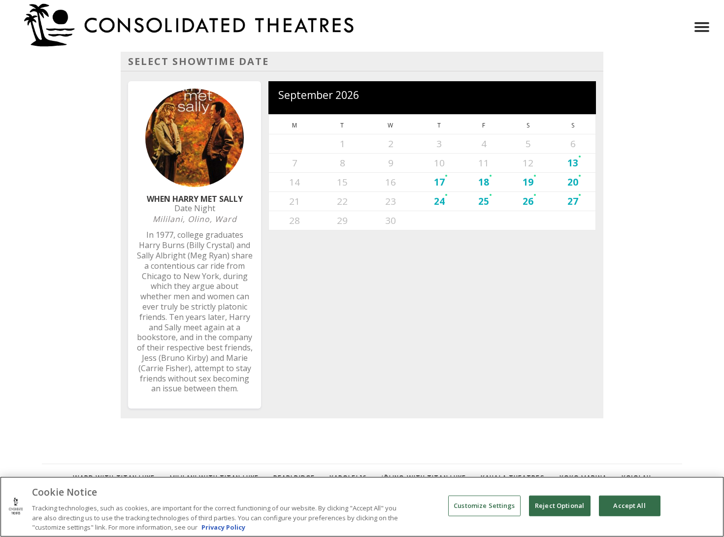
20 (572, 182)
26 (528, 201)
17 (439, 182)
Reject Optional (559, 505)
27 (572, 201)
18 (483, 182)
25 (483, 201)
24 (439, 201)
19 (528, 182)
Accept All (629, 505)
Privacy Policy (223, 526)
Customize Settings (484, 505)
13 (572, 163)
